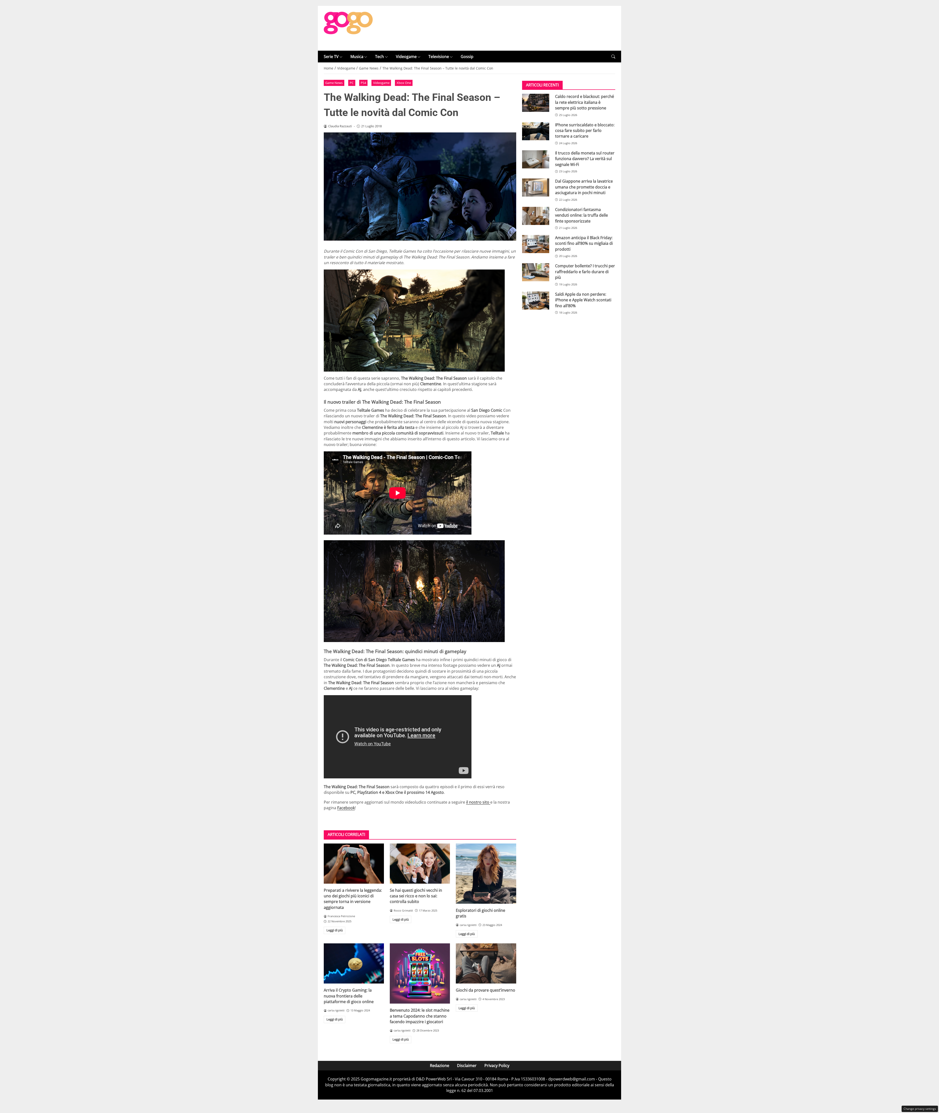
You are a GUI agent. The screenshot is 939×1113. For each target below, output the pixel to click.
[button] (613, 56)
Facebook (346, 807)
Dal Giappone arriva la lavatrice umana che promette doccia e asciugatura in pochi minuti (584, 186)
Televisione (438, 56)
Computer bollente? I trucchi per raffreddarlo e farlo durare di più (585, 271)
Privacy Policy (496, 1065)
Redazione (439, 1065)
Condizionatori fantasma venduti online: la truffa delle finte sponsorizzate (581, 215)
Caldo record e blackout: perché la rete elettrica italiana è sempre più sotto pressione (584, 102)
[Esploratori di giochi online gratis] (486, 874)
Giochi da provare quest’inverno (485, 990)
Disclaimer (467, 1065)
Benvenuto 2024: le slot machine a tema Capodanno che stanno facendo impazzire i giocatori (419, 1016)
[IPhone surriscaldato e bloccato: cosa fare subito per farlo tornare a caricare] (535, 131)
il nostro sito (478, 802)
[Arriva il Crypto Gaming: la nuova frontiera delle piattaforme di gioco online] (354, 963)
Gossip (467, 56)
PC (352, 83)
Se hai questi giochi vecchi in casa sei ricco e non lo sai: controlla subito (416, 896)
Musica (356, 56)
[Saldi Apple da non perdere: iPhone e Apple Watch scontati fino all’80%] (535, 301)
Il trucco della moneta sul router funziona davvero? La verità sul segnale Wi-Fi (585, 158)
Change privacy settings (920, 1109)
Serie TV (331, 56)
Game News (334, 83)
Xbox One (404, 83)
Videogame (406, 56)
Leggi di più (334, 930)
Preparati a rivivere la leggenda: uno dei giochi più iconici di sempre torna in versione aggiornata (353, 899)
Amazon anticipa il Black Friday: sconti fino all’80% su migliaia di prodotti (584, 243)
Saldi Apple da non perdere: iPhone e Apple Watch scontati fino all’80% (583, 300)
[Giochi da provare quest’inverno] (486, 963)
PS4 (363, 83)
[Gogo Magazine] (348, 28)
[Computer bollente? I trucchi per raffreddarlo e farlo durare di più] (535, 272)
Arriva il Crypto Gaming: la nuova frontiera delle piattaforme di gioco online (349, 995)
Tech (379, 56)
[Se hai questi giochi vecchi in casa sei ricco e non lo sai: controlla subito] (420, 864)
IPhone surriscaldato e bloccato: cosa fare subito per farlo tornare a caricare (585, 130)
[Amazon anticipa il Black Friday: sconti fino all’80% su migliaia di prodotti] (535, 244)
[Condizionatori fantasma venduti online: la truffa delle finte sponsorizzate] (535, 216)
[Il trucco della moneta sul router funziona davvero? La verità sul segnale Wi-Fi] (535, 159)
